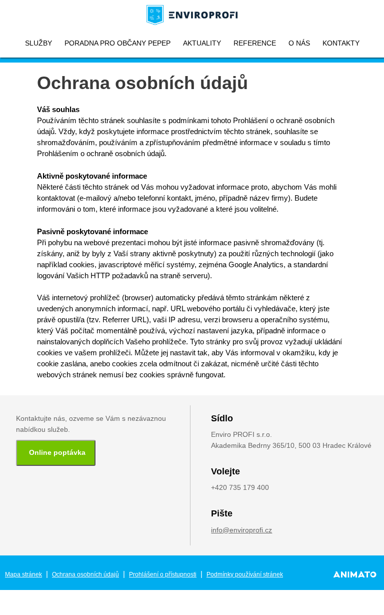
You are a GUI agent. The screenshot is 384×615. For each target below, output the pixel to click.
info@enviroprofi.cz (241, 530)
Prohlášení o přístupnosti (162, 574)
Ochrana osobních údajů (85, 574)
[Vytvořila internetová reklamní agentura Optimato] (354, 574)
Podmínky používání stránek (244, 574)
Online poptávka (57, 452)
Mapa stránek (23, 574)
